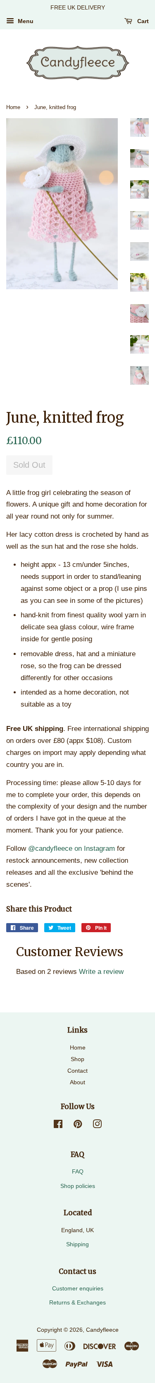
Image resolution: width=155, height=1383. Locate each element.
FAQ (77, 1171)
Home (13, 107)
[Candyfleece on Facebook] (58, 1125)
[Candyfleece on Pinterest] (77, 1125)
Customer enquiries (77, 1288)
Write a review (101, 972)
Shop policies (77, 1186)
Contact (77, 1070)
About (77, 1082)
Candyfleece (102, 1329)
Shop (77, 1059)
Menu (24, 21)
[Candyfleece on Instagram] (97, 1125)
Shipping (77, 1244)
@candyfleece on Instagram (71, 848)
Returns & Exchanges (77, 1302)
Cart (142, 21)
